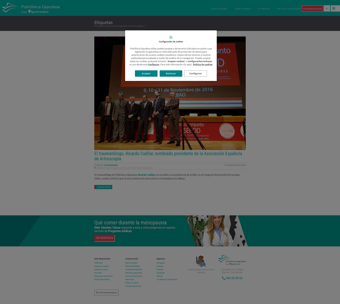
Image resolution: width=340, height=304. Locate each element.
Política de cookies (202, 64)
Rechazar (171, 73)
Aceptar (146, 73)
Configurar (195, 73)
